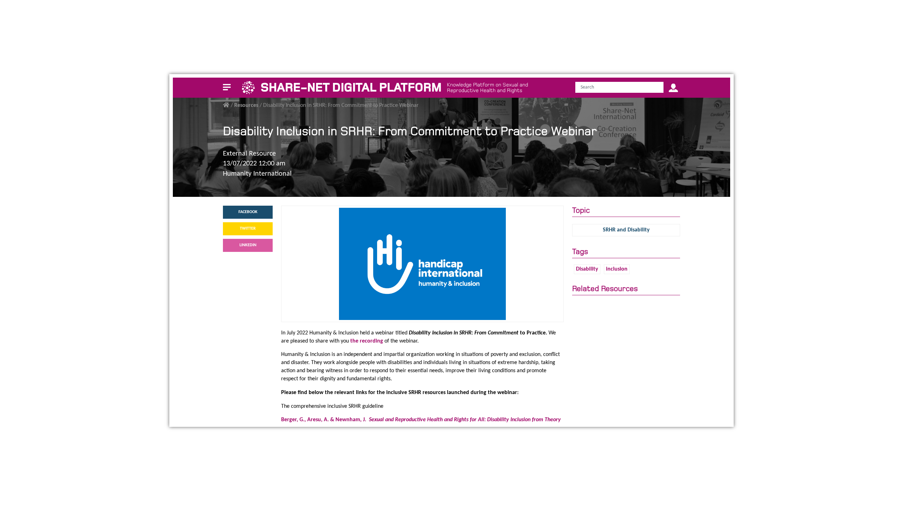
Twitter (248, 228)
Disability (587, 269)
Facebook (247, 212)
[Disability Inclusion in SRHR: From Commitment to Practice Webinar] (422, 263)
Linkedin (248, 245)
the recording (366, 341)
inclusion (617, 269)
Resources (246, 105)
